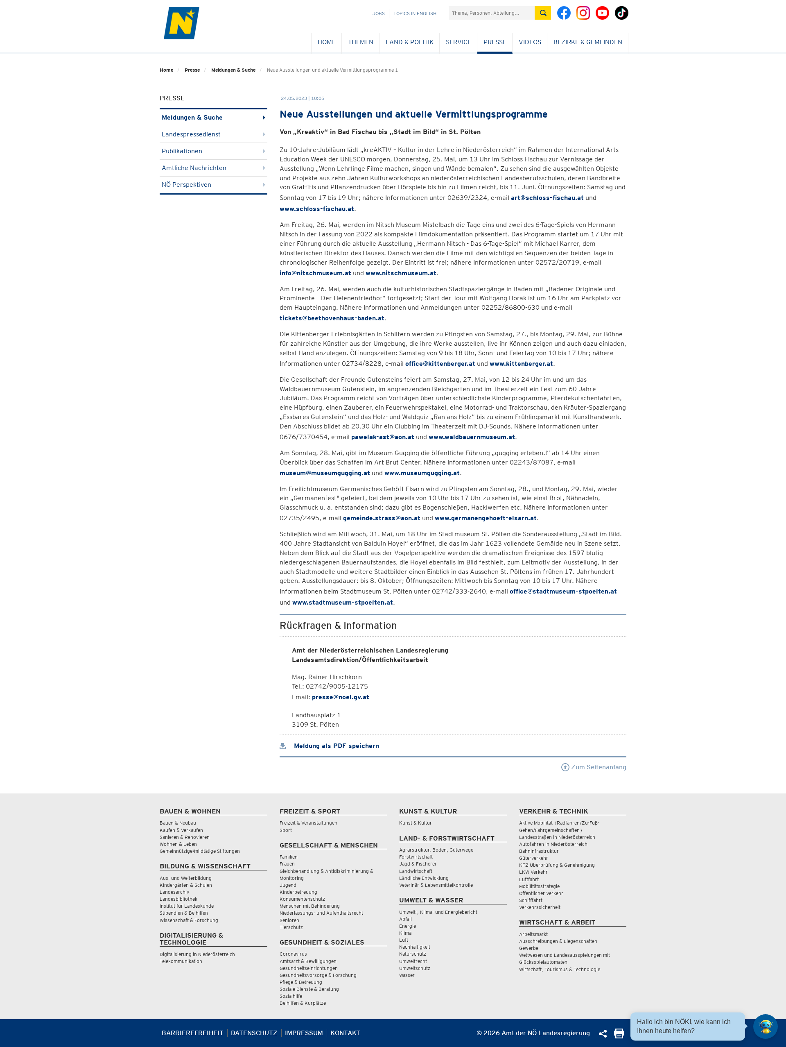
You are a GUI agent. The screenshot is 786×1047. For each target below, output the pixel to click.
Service (458, 42)
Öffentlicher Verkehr (541, 893)
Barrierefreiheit (193, 1033)
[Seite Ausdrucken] (619, 1036)
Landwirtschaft (415, 871)
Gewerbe (528, 948)
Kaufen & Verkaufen (181, 830)
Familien (289, 857)
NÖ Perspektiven (186, 184)
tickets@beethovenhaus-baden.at (332, 318)
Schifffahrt (530, 900)
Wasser (407, 975)
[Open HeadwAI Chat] (765, 1026)
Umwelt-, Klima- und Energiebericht (438, 912)
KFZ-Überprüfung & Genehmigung (557, 865)
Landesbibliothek (178, 899)
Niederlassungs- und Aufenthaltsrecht (321, 913)
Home (327, 42)
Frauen (287, 864)
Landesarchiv (174, 892)
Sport (286, 830)
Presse (494, 42)
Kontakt (345, 1033)
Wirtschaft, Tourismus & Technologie (559, 969)
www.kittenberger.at (521, 363)
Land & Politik (410, 42)
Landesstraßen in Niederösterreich (557, 837)
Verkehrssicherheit (539, 907)
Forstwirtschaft (416, 857)
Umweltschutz (414, 968)
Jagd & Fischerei (417, 864)
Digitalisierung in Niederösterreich (197, 954)
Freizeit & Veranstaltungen (308, 823)
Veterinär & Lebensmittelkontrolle (436, 885)
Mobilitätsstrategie (539, 886)
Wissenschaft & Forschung (189, 920)
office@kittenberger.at (440, 363)
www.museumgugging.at (422, 473)
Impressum (304, 1033)
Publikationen (182, 151)
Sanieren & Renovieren (185, 837)
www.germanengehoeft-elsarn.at (486, 518)
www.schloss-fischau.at (317, 209)
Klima (405, 933)
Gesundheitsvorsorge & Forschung (318, 975)
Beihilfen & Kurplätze (303, 1003)
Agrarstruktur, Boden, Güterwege (436, 850)
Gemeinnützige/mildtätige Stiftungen (200, 851)
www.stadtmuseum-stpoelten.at (342, 602)
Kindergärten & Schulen (186, 885)
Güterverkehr (533, 858)
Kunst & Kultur (415, 823)
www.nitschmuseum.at (401, 273)
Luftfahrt (529, 879)
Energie (407, 926)
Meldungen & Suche (233, 70)
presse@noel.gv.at (340, 697)
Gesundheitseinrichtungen (309, 968)
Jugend (288, 885)
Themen (360, 42)
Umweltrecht (413, 961)
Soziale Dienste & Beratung (309, 989)
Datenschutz (254, 1033)
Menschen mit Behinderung (310, 906)
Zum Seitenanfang (597, 767)
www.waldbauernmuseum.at (472, 437)
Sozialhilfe (291, 996)
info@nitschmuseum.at (315, 273)
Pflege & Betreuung (301, 982)
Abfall (405, 919)
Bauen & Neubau (178, 823)
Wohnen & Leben (178, 844)
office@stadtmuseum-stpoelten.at (563, 591)
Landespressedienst (191, 134)
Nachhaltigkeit (414, 947)
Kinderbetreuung (298, 892)
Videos (530, 42)
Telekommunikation (181, 961)
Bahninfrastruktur (539, 851)
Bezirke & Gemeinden (587, 42)
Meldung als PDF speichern (335, 746)
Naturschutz (412, 954)
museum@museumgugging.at (325, 473)
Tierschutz (291, 927)
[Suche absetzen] (543, 13)
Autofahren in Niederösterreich (553, 844)
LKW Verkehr (533, 872)
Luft (403, 940)
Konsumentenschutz (302, 899)
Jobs (379, 13)
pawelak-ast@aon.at (382, 437)
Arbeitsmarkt (533, 934)
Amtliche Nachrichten (194, 168)
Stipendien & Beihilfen (184, 913)
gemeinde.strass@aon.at (381, 518)
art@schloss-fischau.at (547, 198)
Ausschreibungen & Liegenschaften (558, 941)
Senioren (289, 920)
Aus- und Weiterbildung (186, 878)
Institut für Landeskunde (187, 906)
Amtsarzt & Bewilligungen (308, 961)
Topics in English (414, 13)
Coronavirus (293, 954)
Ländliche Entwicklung (424, 878)
